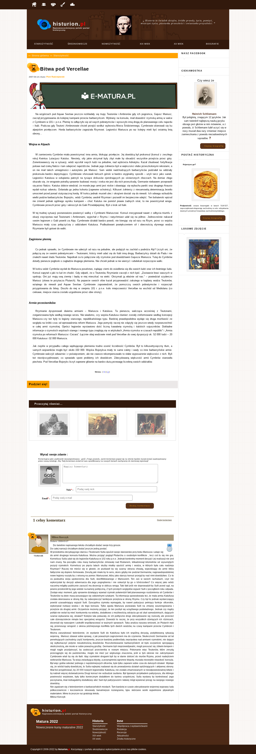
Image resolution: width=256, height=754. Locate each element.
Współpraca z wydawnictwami (132, 726)
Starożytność (43, 44)
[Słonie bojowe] (102, 436)
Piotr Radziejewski (55, 77)
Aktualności (123, 735)
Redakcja (122, 729)
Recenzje (122, 732)
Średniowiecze (77, 44)
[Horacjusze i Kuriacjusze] (151, 436)
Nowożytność (111, 44)
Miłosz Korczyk (60, 537)
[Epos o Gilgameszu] (53, 436)
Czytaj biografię (214, 146)
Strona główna (40, 55)
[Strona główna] (34, 4)
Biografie (212, 44)
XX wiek (178, 44)
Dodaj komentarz (140, 506)
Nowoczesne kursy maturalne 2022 (59, 727)
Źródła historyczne (126, 739)
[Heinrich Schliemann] (205, 108)
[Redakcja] (43, 4)
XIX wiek (145, 44)
